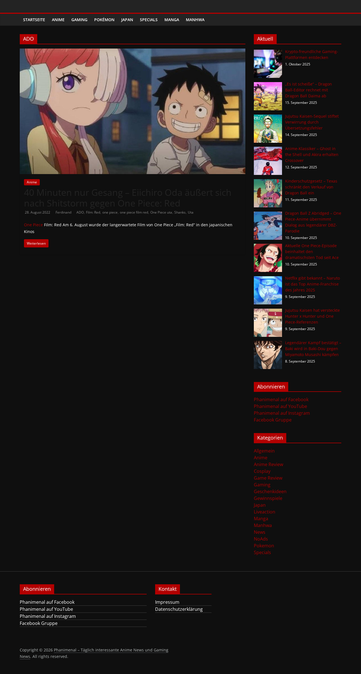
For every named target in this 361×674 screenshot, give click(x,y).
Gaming (79, 19)
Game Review (268, 478)
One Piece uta (161, 212)
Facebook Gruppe (273, 420)
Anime (58, 19)
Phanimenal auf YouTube (280, 406)
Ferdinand (64, 212)
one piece (110, 212)
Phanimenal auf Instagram (282, 413)
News (259, 532)
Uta (190, 212)
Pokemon (264, 546)
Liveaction (264, 512)
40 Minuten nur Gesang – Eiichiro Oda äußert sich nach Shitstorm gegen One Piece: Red (128, 197)
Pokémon (104, 19)
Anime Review (268, 464)
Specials (149, 19)
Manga (171, 19)
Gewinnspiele (268, 498)
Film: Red (93, 212)
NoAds (261, 539)
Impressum (167, 602)
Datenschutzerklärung (179, 609)
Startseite (34, 19)
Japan (127, 19)
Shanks (180, 212)
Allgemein (264, 451)
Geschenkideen (270, 491)
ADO (80, 212)
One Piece (33, 224)
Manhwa (195, 19)
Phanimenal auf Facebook (281, 399)
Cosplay (262, 471)
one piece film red (134, 212)
